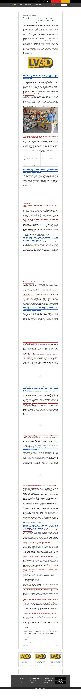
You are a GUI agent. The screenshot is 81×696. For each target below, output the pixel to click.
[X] (3, 1)
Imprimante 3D (29, 629)
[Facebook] (2, 1)
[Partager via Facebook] (23, 642)
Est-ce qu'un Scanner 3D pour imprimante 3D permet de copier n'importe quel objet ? (25, 662)
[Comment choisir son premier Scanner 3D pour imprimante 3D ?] (55, 656)
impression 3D (53, 9)
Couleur (47, 631)
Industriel (25, 633)
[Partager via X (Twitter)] (25, 642)
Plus (58, 9)
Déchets (55, 635)
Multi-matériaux (40, 635)
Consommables (31, 631)
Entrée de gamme (50, 635)
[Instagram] (1, 1)
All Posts (19, 9)
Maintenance (25, 631)
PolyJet (45, 635)
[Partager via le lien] (30, 642)
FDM (24, 629)
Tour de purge (39, 633)
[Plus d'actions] (57, 15)
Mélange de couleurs (32, 637)
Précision (51, 629)
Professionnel (55, 631)
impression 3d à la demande (45, 9)
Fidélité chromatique (38, 631)
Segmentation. (34, 635)
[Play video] (40, 376)
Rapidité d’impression (46, 633)
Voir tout (61, 650)
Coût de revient (26, 637)
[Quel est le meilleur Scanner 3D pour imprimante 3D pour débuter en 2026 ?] (40, 656)
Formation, (31, 9)
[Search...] (68, 5)
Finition (43, 631)
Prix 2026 (29, 635)
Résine (55, 629)
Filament (43, 629)
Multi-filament (30, 633)
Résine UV (25, 635)
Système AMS (52, 633)
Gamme (34, 633)
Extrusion (47, 629)
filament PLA (37, 9)
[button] (52, 4)
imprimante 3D (25, 9)
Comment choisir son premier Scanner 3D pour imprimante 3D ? (55, 662)
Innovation (38, 629)
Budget (50, 631)
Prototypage (34, 629)
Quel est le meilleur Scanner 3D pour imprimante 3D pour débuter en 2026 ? (40, 662)
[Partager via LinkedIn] (28, 642)
